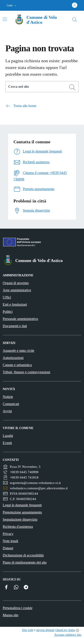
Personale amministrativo (20, 319)
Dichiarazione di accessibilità (23, 555)
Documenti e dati (15, 326)
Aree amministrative (17, 290)
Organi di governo (16, 283)
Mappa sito (10, 615)
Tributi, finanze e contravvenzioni (26, 372)
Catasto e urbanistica (17, 365)
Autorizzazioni (13, 358)
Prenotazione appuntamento (22, 512)
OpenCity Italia (65, 630)
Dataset (8, 548)
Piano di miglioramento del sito (25, 562)
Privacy (8, 534)
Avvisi (7, 411)
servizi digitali (45, 630)
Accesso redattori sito (67, 634)
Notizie (8, 397)
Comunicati (11, 404)
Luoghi (8, 436)
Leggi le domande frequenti (22, 505)
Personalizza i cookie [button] (17, 608)
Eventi (7, 443)
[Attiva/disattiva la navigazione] (5, 19)
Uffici (7, 297)
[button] (12, 5)
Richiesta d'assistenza (18, 526)
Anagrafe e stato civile (18, 350)
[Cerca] (72, 87)
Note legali (10, 541)
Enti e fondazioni (15, 304)
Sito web (27, 630)
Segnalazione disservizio (20, 519)
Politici (8, 312)
